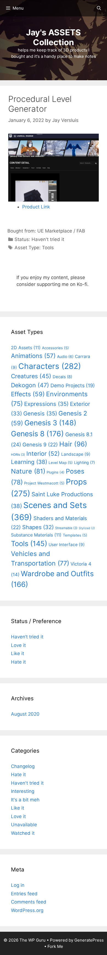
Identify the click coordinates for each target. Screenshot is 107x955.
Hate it (18, 662)
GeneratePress (89, 940)
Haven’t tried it (27, 636)
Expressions (46, 403)
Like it (17, 653)
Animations (33, 355)
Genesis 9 (40, 444)
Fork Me (55, 946)
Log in (17, 885)
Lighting (84, 462)
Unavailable (24, 824)
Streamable (66, 528)
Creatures (31, 376)
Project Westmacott (44, 483)
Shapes (38, 527)
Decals (62, 376)
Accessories (55, 348)
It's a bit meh (25, 799)
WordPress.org (27, 910)
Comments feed (28, 902)
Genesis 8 (37, 433)
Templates (75, 535)
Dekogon (30, 385)
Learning (29, 461)
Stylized (87, 528)
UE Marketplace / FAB (61, 231)
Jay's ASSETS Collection (53, 37)
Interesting (22, 791)
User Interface (67, 544)
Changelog (23, 766)
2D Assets (26, 347)
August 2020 (25, 714)
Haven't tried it (48, 239)
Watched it (23, 833)
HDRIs (18, 455)
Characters (49, 366)
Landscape (76, 454)
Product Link (36, 207)
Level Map (61, 462)
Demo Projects (72, 385)
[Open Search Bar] (99, 8)
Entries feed (24, 893)
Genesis (40, 413)
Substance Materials (36, 535)
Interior (43, 453)
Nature (28, 471)
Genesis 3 (50, 422)
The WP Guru (32, 940)
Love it (18, 645)
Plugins (55, 472)
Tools (48, 247)
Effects (28, 394)
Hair (73, 444)
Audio (65, 356)
